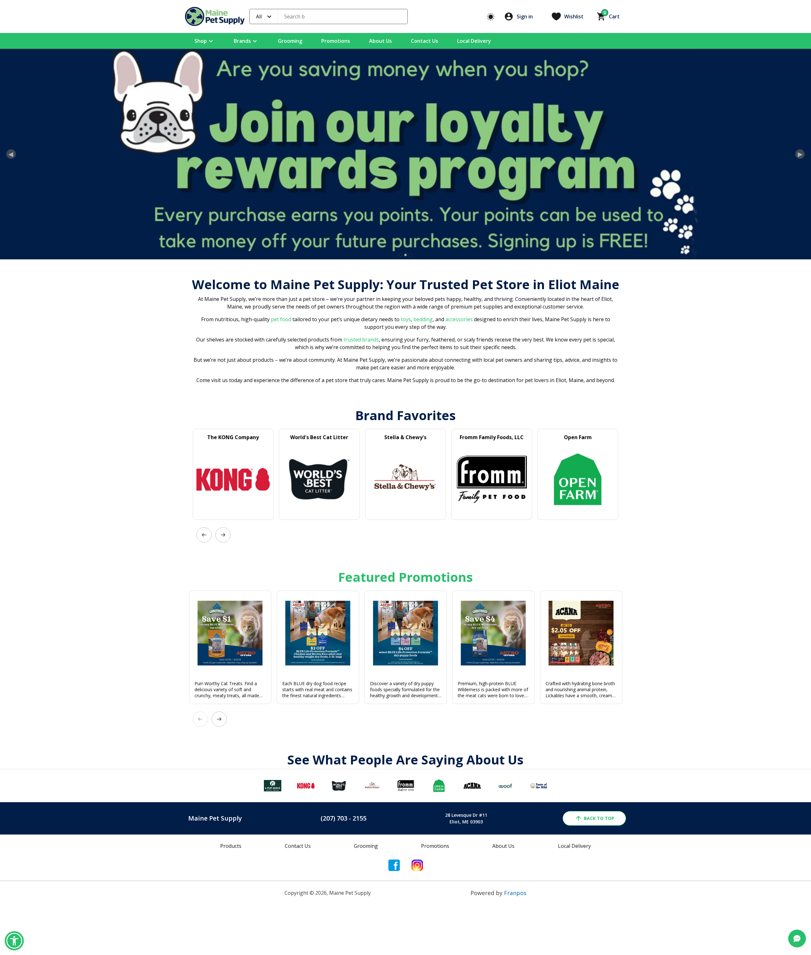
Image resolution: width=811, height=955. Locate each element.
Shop (201, 40)
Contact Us (424, 40)
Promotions (335, 40)
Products (230, 935)
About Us (380, 40)
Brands (242, 40)
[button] (14, 941)
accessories (459, 409)
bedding (422, 409)
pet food (281, 409)
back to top (599, 908)
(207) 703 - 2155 (344, 908)
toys (406, 409)
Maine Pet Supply (215, 908)
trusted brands (360, 429)
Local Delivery (474, 40)
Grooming (290, 40)
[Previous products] (204, 625)
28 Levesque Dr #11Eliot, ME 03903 (466, 908)
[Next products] (223, 625)
